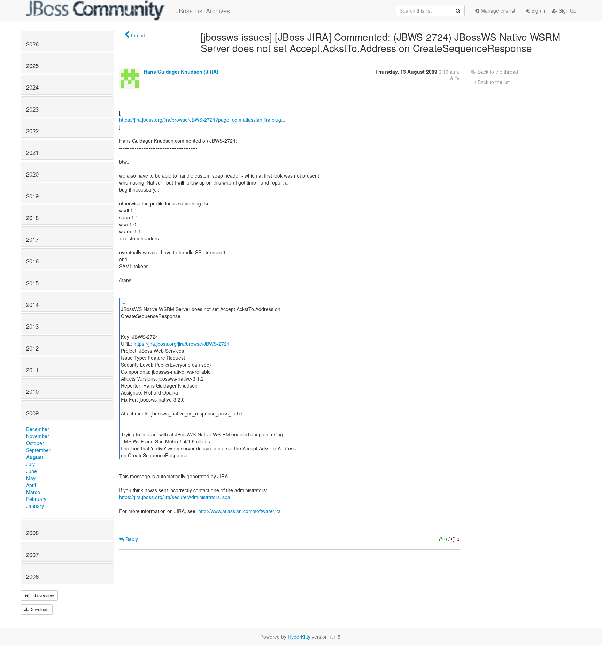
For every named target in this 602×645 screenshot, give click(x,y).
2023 (32, 109)
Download (38, 609)
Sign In (538, 10)
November (37, 436)
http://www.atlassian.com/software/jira (239, 511)
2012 (32, 348)
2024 (32, 87)
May (31, 477)
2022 (32, 131)
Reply (131, 538)
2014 (32, 304)
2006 (32, 576)
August (35, 456)
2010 (32, 391)
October (35, 443)
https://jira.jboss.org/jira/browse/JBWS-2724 (181, 343)
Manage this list (497, 10)
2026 (32, 44)
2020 (32, 174)
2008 (32, 532)
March (33, 491)
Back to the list (493, 81)
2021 (32, 152)
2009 (32, 413)
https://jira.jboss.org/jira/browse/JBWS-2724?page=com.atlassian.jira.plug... (202, 119)
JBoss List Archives (203, 10)
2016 (32, 261)
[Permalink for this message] (457, 78)
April (31, 484)
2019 (32, 196)
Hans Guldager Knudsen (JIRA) (181, 71)
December (37, 429)
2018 (32, 217)
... (123, 302)
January (35, 505)
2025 (32, 65)
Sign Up (566, 10)
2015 (32, 283)
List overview (41, 595)
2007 (32, 554)
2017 (32, 239)
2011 (32, 370)
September (38, 450)
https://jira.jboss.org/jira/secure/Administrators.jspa (174, 497)
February (36, 498)
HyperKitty (299, 636)
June (31, 470)
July (30, 463)
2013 (32, 326)
